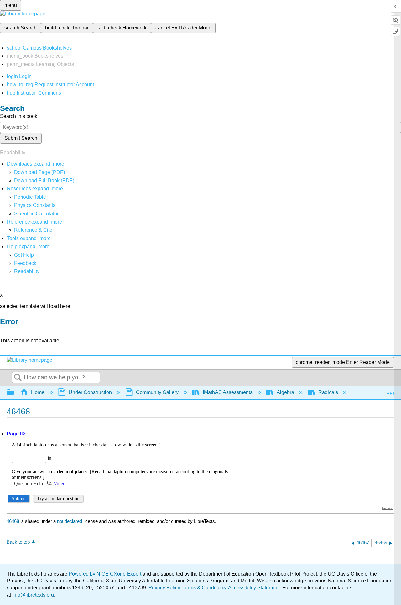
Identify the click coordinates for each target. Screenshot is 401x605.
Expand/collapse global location (390, 390)
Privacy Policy (164, 587)
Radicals (328, 392)
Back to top (18, 541)
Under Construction (90, 392)
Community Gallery (157, 392)
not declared (70, 521)
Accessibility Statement (254, 587)
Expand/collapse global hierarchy (14, 392)
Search (18, 377)
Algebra (285, 392)
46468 (13, 521)
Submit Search (20, 138)
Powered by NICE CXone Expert (106, 573)
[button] (25, 263)
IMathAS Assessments (227, 392)
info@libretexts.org (32, 594)
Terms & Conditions (204, 587)
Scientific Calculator (36, 213)
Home (38, 392)
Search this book (18, 116)
